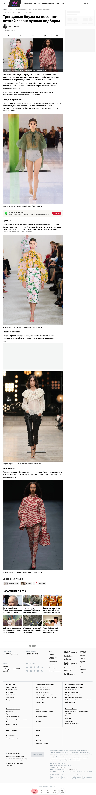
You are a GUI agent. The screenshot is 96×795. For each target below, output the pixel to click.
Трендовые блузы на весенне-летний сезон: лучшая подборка (33, 9)
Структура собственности (84, 662)
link (27, 667)
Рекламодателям (54, 668)
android (55, 777)
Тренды (37, 3)
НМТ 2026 (68, 718)
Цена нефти (9, 711)
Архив (81, 666)
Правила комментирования (69, 674)
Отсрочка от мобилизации (73, 697)
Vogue (13, 30)
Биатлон (38, 740)
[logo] (15, 3)
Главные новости (11, 687)
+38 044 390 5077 (32, 654)
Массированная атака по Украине (46, 697)
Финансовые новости (12, 716)
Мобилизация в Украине (74, 685)
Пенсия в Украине (11, 724)
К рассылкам (37, 754)
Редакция (51, 654)
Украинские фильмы (42, 714)
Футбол (38, 735)
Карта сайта (83, 669)
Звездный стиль (48, 3)
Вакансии (82, 658)
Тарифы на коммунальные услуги (16, 719)
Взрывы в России (41, 700)
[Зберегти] (57, 35)
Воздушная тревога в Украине (45, 695)
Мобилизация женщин (72, 692)
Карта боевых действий (43, 690)
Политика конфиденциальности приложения (70, 663)
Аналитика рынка (11, 733)
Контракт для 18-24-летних (73, 695)
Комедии (38, 719)
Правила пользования (55, 671)
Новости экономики (13, 709)
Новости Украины (11, 690)
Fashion (5, 9)
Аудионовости (10, 697)
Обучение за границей (72, 723)
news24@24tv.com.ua (10, 654)
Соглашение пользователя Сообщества (68, 669)
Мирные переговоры (42, 692)
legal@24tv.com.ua (72, 769)
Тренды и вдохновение (13, 738)
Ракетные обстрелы (42, 687)
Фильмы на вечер (41, 716)
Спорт (38, 730)
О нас (50, 651)
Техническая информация (83, 652)
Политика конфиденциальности (70, 652)
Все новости (10, 685)
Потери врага (40, 702)
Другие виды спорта (42, 743)
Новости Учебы (70, 709)
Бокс (37, 733)
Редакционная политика (53, 658)
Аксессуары (60, 3)
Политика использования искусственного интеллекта (68, 657)
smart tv (76, 777)
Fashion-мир (27, 3)
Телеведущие (53, 664)
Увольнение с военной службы (74, 687)
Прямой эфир (10, 692)
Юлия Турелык (13, 26)
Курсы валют (10, 714)
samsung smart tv (87, 777)
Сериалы (38, 721)
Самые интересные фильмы (44, 711)
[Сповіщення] (92, 3)
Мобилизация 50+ (70, 690)
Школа (67, 716)
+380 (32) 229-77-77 (61, 767)
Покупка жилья (10, 735)
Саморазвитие (69, 721)
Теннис (38, 738)
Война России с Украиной (45, 685)
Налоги (8, 721)
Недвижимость (11, 730)
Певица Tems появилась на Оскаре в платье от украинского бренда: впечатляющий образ (28, 93)
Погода (8, 700)
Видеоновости (10, 695)
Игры (81, 672)
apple (65, 777)
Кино (37, 709)
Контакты (82, 655)
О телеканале (53, 661)
